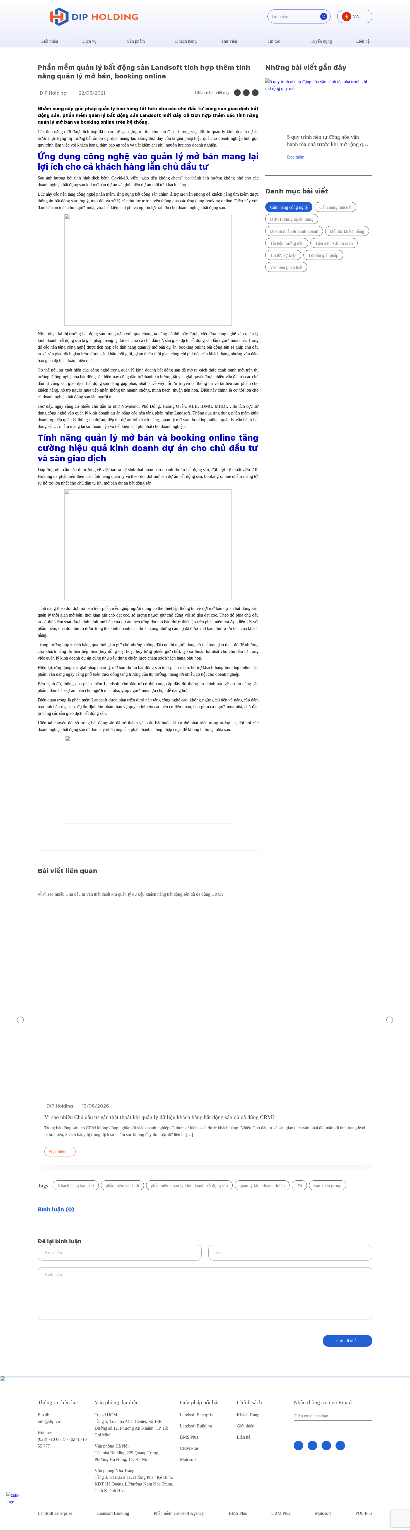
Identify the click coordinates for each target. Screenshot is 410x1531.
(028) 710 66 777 (53, 1436)
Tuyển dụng (321, 41)
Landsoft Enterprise (197, 1414)
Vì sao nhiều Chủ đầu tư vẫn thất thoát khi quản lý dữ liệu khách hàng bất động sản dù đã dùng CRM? (159, 1117)
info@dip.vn (49, 1421)
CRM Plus (189, 1448)
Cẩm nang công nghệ (289, 207)
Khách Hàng (248, 1414)
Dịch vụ (89, 41)
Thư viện (229, 41)
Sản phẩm (136, 41)
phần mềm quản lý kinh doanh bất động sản (189, 1185)
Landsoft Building (196, 1426)
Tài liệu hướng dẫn (286, 243)
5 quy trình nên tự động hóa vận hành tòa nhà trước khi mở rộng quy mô (327, 141)
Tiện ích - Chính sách (334, 243)
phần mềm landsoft (122, 1185)
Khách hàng (186, 41)
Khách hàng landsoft (75, 1185)
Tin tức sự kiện (283, 255)
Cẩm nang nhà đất (335, 207)
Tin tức (273, 41)
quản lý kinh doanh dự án (262, 1185)
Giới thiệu (49, 41)
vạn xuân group (327, 1185)
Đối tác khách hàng (347, 231)
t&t (299, 1185)
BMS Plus (189, 1437)
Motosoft (188, 1459)
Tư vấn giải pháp (323, 255)
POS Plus (363, 1513)
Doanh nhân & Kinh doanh (294, 231)
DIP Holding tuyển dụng (291, 219)
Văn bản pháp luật (286, 267)
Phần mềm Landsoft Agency (179, 1513)
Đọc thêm (295, 157)
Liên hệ (363, 41)
